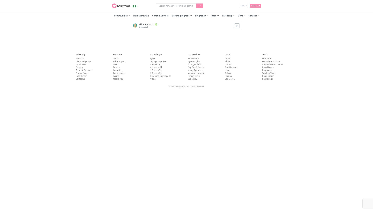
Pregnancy (200, 15)
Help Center (81, 76)
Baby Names (267, 67)
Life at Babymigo (83, 61)
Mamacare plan (141, 15)
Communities (121, 15)
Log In (244, 6)
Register (255, 6)
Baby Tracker (268, 76)
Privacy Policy (82, 73)
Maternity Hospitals (196, 73)
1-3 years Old (156, 70)
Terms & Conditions (84, 70)
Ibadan (228, 64)
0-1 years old (156, 67)
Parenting (227, 15)
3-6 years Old (156, 73)
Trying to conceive (158, 61)
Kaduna (228, 76)
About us (80, 58)
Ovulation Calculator (271, 61)
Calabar (228, 73)
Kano (227, 70)
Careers (79, 67)
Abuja (227, 61)
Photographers (194, 64)
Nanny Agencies (195, 70)
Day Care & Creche (196, 67)
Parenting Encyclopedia (160, 76)
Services (253, 15)
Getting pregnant (180, 15)
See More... (193, 79)
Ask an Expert (119, 61)
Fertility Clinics (194, 76)
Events (116, 76)
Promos (116, 67)
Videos (153, 79)
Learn (115, 64)
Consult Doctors (160, 15)
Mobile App (118, 79)
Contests (117, 70)
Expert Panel (81, 64)
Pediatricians (193, 58)
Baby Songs (267, 79)
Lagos (227, 58)
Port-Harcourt (231, 67)
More (240, 15)
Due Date (266, 58)
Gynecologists (194, 61)
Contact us (80, 79)
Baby (213, 15)
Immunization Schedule (272, 64)
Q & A (115, 58)
